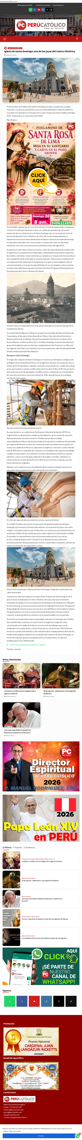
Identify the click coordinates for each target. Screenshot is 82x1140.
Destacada (16, 683)
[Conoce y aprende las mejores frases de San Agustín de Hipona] (11, 918)
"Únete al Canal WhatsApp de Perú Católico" (27, 645)
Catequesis (8, 683)
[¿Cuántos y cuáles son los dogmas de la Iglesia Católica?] (21, 675)
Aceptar (41, 1136)
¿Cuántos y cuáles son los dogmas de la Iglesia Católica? (42, 861)
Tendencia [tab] (30, 847)
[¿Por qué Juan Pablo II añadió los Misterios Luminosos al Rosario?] (21, 714)
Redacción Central (11, 55)
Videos (38, 916)
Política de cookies (15, 1131)
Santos (57, 685)
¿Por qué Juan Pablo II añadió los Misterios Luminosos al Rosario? (17, 731)
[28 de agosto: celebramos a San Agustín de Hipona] (61, 675)
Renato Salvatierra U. (11, 696)
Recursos (7, 685)
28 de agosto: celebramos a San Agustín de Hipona (40, 881)
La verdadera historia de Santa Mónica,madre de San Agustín (44, 938)
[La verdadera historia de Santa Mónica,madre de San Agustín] (11, 937)
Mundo (34, 683)
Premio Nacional (58, 5)
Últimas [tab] (8, 847)
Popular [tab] (18, 847)
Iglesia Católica (12, 48)
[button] (5, 38)
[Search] (77, 39)
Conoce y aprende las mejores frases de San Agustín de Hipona (45, 919)
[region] (41, 1132)
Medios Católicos (10, 735)
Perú (20, 48)
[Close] (79, 1126)
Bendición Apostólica (43, 5)
